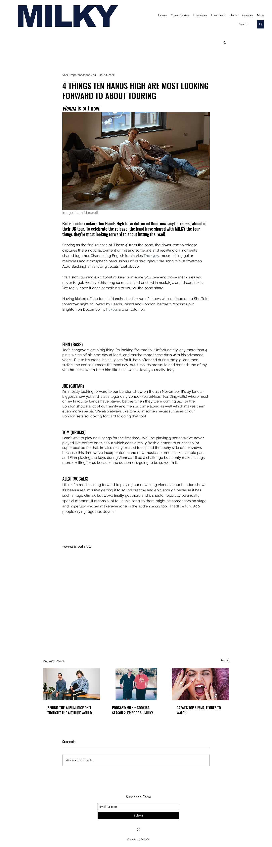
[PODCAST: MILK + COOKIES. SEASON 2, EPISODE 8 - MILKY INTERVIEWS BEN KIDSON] (136, 684)
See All (225, 660)
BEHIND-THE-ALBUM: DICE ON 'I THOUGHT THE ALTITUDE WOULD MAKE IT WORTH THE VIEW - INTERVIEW (69, 710)
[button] (224, 42)
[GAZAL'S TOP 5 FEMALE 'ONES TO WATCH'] (200, 684)
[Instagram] (139, 829)
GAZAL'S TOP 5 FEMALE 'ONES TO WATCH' (199, 710)
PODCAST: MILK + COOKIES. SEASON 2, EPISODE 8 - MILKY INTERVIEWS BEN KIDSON (132, 710)
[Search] (260, 24)
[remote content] (136, 326)
